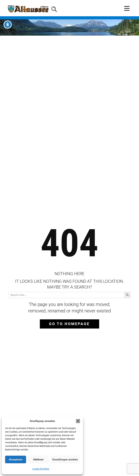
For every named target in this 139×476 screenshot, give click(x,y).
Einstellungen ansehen (65, 459)
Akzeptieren (15, 459)
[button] (78, 421)
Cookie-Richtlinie (40, 469)
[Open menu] (127, 8)
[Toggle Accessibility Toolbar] (8, 25)
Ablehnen (38, 459)
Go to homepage (69, 324)
